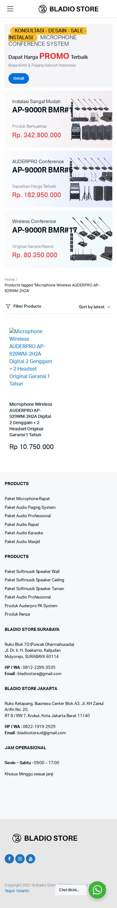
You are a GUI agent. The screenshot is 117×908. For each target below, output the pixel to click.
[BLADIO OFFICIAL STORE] (67, 9)
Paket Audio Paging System (30, 508)
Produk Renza (17, 614)
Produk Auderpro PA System (31, 606)
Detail (18, 78)
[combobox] (94, 307)
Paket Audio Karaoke (24, 533)
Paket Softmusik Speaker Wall (32, 572)
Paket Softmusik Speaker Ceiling (34, 580)
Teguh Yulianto (17, 891)
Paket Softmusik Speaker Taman (34, 589)
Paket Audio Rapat (22, 525)
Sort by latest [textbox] (92, 307)
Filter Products (27, 307)
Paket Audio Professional (28, 516)
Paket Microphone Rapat (27, 499)
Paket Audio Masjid (22, 542)
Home (10, 279)
